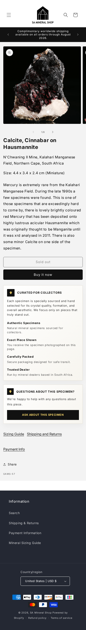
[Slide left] (33, 132)
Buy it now (43, 275)
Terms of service (61, 617)
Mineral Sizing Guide (25, 543)
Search (14, 513)
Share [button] (12, 464)
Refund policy (37, 617)
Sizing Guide (13, 434)
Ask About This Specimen (43, 414)
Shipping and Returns (44, 434)
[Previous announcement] (8, 34)
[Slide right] (53, 132)
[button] (9, 15)
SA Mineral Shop (41, 612)
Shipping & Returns (24, 523)
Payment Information (25, 533)
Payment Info (14, 449)
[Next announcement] (78, 34)
